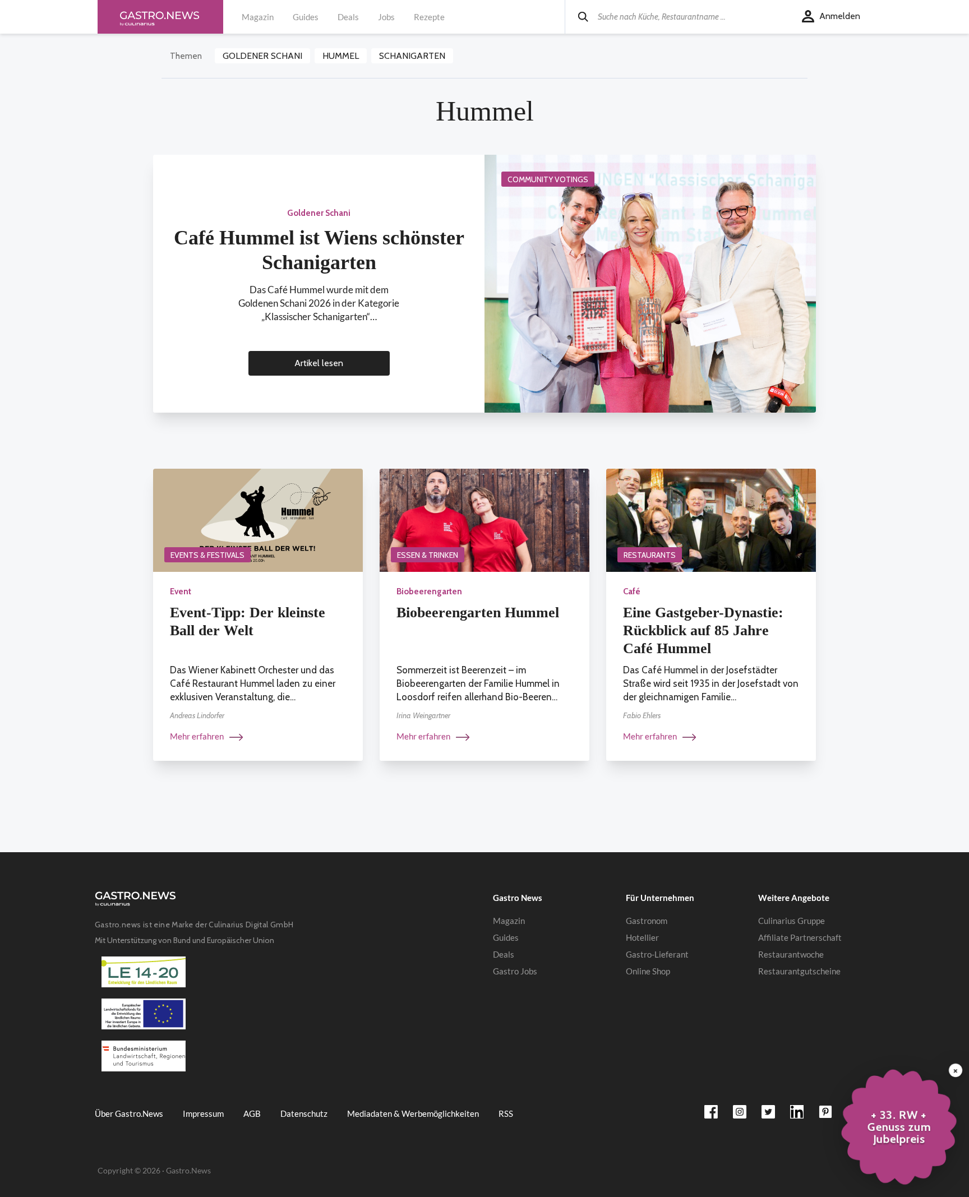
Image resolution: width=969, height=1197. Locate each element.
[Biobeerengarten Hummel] (484, 519)
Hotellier (642, 937)
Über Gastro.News (129, 1113)
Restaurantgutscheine (799, 971)
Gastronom (646, 921)
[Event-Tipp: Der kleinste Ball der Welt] (258, 519)
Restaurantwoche (791, 954)
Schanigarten (412, 55)
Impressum (203, 1113)
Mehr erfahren (197, 736)
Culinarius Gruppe (791, 921)
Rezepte (429, 17)
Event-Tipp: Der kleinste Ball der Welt (247, 621)
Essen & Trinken (427, 555)
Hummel (340, 55)
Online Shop (648, 971)
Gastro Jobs (515, 971)
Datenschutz (303, 1113)
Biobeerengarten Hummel (477, 612)
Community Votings (547, 179)
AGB (252, 1113)
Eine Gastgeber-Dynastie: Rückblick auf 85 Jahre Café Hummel (703, 630)
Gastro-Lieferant (657, 954)
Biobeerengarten (429, 591)
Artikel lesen (318, 363)
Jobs (386, 17)
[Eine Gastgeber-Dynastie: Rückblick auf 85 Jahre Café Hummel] (711, 519)
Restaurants (650, 555)
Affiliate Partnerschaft (800, 937)
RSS (506, 1113)
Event (180, 591)
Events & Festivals (207, 555)
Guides (306, 17)
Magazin (258, 17)
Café (631, 591)
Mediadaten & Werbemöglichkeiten (413, 1113)
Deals (348, 17)
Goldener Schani (262, 55)
